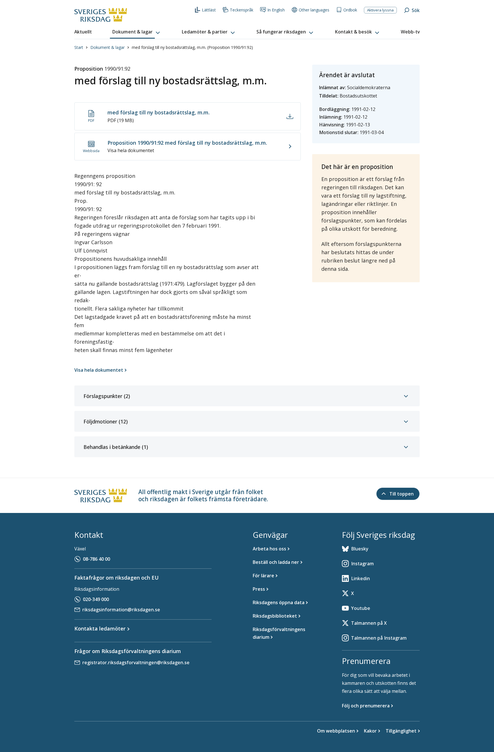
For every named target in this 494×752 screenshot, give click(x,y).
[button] (136, 32)
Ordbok (350, 10)
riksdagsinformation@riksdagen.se (121, 609)
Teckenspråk (241, 10)
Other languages (314, 10)
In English (276, 10)
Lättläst (209, 10)
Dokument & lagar (107, 47)
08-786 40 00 (96, 559)
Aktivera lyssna (380, 10)
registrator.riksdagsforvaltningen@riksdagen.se (136, 662)
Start (78, 47)
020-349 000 (96, 599)
